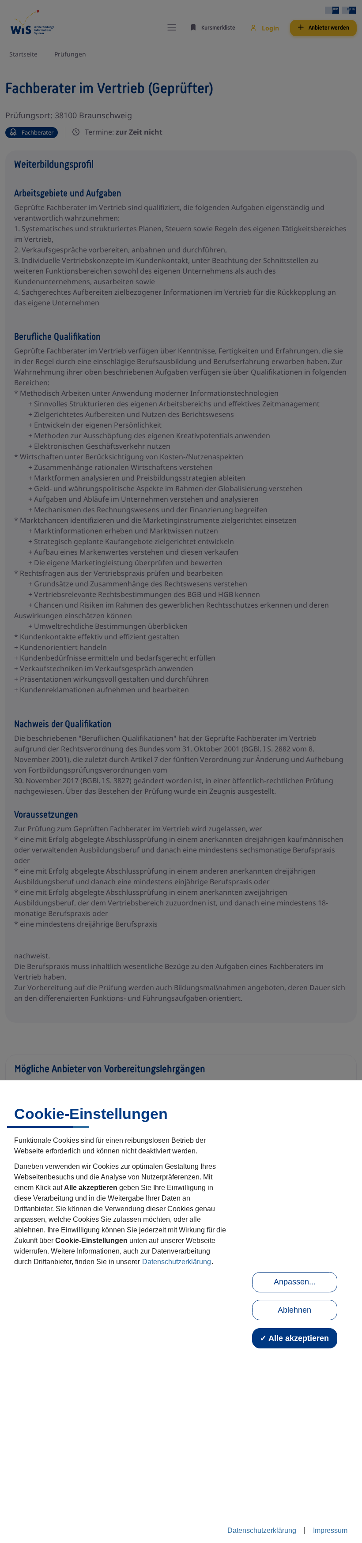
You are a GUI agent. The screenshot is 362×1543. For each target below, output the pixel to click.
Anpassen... (295, 1281)
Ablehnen (294, 1310)
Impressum (330, 1530)
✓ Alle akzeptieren (294, 1338)
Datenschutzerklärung (176, 1261)
